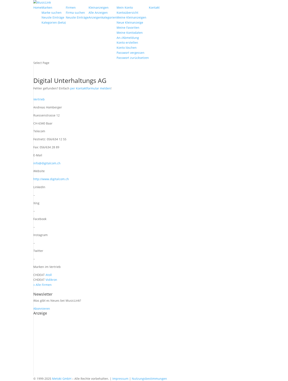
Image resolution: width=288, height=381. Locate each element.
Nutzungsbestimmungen (149, 379)
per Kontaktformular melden (90, 88)
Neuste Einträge (53, 17)
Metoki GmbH (61, 379)
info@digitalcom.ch (47, 163)
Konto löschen (127, 48)
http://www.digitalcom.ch (51, 179)
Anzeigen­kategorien (103, 17)
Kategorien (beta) (54, 22)
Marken (47, 7)
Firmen (71, 7)
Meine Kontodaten (130, 33)
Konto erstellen (127, 43)
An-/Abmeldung (128, 38)
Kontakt (154, 7)
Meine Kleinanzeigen (131, 17)
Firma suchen (75, 13)
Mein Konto (125, 7)
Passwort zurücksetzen (133, 58)
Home (37, 7)
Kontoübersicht (127, 13)
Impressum (120, 379)
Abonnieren (41, 309)
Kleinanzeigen (99, 7)
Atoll (49, 275)
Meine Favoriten (128, 28)
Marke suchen (52, 13)
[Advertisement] (144, 346)
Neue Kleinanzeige (130, 22)
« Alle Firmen (42, 285)
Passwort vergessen (130, 53)
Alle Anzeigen (98, 13)
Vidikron (51, 280)
